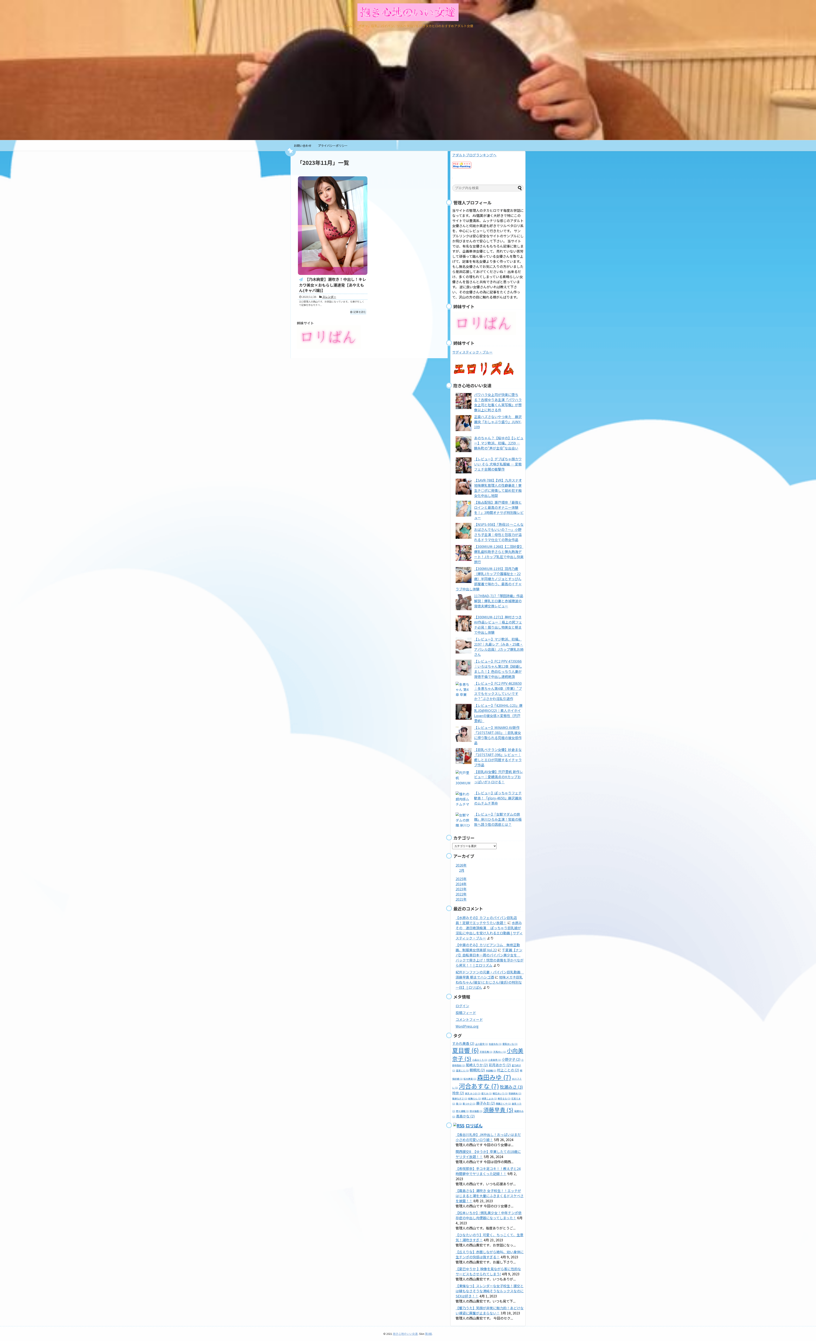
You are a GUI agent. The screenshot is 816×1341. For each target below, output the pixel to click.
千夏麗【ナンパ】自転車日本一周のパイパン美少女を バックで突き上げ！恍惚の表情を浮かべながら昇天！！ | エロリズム (490, 957)
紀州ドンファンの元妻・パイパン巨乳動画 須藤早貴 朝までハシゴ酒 (490, 974)
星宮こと (462, 1070)
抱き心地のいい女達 (405, 1334)
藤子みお (485, 1103)
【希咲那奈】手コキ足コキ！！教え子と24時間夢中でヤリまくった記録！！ (488, 1171)
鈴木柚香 (476, 1111)
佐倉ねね (495, 1043)
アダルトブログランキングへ (474, 154)
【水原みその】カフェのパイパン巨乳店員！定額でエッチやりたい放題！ (486, 920)
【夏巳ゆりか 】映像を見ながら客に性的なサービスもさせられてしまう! (488, 1271)
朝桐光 (477, 1069)
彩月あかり (500, 1064)
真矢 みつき (472, 1093)
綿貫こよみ (489, 1098)
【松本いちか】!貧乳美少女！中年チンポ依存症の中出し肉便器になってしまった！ (488, 1215)
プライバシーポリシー (333, 145)
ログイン (462, 1005)
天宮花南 (486, 1051)
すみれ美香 (463, 1043)
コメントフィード (469, 1019)
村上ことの (508, 1069)
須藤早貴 (498, 1109)
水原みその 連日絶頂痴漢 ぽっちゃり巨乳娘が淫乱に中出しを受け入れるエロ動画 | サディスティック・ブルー (489, 930)
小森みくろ (479, 1059)
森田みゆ (494, 1076)
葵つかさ (469, 1103)
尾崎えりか (477, 1064)
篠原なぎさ (459, 1098)
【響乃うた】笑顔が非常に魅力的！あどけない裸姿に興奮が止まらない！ (490, 1310)
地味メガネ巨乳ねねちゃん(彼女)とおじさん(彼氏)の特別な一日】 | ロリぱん (489, 982)
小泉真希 (494, 1059)
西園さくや (503, 1103)
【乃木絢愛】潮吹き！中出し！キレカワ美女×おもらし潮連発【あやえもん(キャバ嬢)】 (332, 284)
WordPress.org (467, 1026)
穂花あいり (500, 1093)
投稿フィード (466, 1012)
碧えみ (486, 1093)
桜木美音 (469, 1078)
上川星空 (481, 1043)
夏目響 (465, 1050)
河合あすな (479, 1085)
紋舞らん (474, 1098)
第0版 (428, 1334)
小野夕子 (511, 1059)
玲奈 (458, 1092)
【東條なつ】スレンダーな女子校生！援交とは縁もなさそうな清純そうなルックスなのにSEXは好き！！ (490, 1291)
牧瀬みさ (511, 1087)
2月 (461, 870)
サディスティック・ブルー (472, 352)
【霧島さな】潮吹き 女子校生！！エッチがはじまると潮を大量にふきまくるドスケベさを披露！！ (490, 1195)
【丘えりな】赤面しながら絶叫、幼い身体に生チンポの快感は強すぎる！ (490, 1254)
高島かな (465, 1116)
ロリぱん (474, 1125)
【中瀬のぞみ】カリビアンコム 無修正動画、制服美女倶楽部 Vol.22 (488, 947)
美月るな (504, 1098)
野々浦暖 (462, 1111)
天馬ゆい (499, 1051)
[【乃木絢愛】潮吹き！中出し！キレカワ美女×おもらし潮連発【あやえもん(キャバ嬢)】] (332, 225)
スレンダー (329, 297)
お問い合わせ (303, 145)
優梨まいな (509, 1043)
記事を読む (359, 312)
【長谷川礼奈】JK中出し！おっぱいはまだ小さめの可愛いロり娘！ (488, 1137)
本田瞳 (491, 1070)
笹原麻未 (515, 1093)
